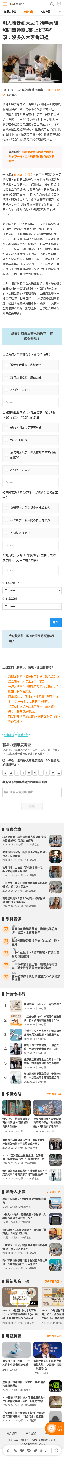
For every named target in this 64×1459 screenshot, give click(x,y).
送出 (32, 806)
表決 (55, 622)
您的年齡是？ (11, 583)
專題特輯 (28, 11)
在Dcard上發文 (23, 174)
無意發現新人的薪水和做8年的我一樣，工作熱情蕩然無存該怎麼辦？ (31, 156)
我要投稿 (12, 1433)
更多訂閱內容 (54, 1094)
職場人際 (23, 734)
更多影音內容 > (53, 1281)
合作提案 (31, 1433)
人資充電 (45, 11)
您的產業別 (9, 599)
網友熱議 (9, 734)
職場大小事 (10, 11)
